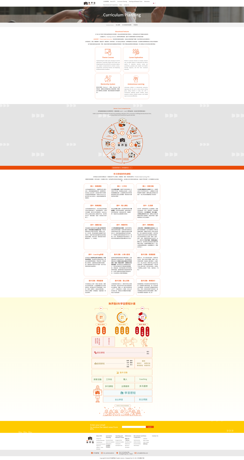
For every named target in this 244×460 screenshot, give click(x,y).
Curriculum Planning (109, 436)
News (144, 436)
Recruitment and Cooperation (138, 436)
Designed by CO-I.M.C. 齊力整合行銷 (134, 458)
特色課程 (108, 445)
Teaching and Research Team (119, 436)
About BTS (99, 436)
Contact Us (155, 436)
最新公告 (127, 438)
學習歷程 (136, 25)
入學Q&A (127, 440)
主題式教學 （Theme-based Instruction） (103, 39)
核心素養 (118, 25)
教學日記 (145, 444)
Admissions (128, 436)
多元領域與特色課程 (126, 25)
